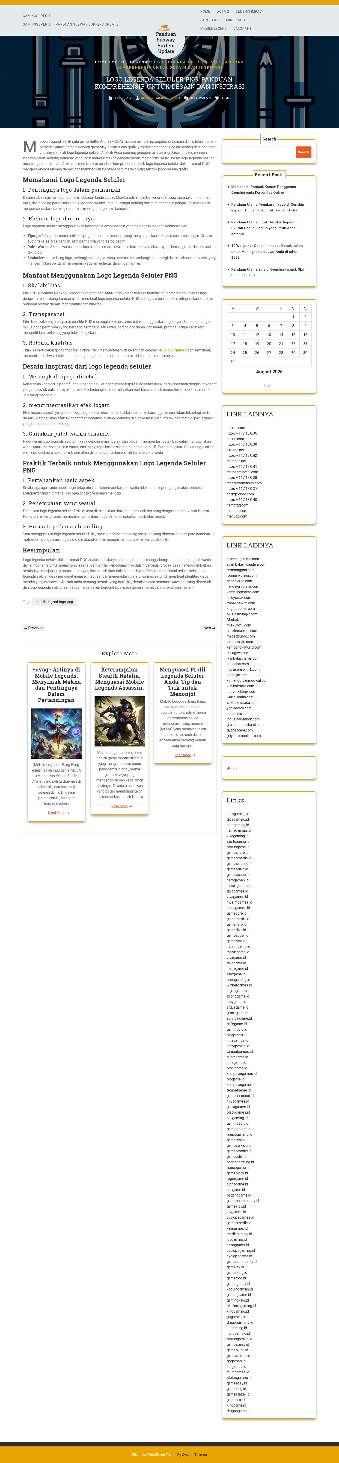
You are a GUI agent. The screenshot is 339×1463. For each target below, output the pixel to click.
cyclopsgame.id (239, 1256)
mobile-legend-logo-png (54, 602)
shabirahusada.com (242, 702)
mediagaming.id (239, 1234)
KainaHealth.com (240, 697)
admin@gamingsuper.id (161, 98)
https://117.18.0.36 (242, 433)
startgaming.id (238, 841)
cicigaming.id (237, 1118)
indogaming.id (238, 825)
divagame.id (236, 963)
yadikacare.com (239, 708)
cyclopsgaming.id (241, 1250)
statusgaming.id (239, 1339)
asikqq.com (236, 428)
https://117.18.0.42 (242, 455)
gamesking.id (237, 1350)
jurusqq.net (235, 450)
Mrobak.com (237, 619)
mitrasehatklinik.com (243, 669)
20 (269, 344)
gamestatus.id (238, 1394)
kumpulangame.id (241, 1085)
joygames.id (236, 1212)
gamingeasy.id (238, 1284)
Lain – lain (210, 20)
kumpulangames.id (242, 1073)
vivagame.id (236, 957)
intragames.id (237, 1040)
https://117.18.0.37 (242, 488)
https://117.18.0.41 (242, 466)
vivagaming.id (238, 836)
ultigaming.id (237, 1328)
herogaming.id (238, 814)
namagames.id (238, 908)
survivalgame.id (239, 1018)
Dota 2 (223, 11)
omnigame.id (237, 1068)
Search (269, 139)
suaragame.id (237, 1057)
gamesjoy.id (236, 1206)
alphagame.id (237, 1184)
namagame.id (237, 968)
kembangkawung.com (244, 647)
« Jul (267, 385)
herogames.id (238, 880)
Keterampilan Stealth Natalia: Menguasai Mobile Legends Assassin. (119, 678)
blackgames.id (238, 1112)
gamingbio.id (237, 1029)
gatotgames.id (238, 1107)
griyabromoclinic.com (244, 736)
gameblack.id (237, 1173)
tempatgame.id (239, 1090)
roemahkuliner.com (242, 575)
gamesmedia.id (239, 1223)
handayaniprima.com (243, 586)
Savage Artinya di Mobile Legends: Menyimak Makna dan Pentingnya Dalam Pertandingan (56, 684)
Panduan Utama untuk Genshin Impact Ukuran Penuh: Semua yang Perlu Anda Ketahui (263, 228)
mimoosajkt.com (240, 642)
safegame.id (237, 1024)
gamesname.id (238, 1355)
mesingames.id (239, 886)
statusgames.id (239, 1377)
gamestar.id (236, 941)
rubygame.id (236, 1002)
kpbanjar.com (237, 675)
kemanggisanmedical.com (247, 680)
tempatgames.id (240, 1051)
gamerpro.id (236, 1278)
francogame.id (238, 1167)
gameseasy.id (238, 1344)
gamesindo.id (237, 863)
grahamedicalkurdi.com (245, 725)
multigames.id (238, 1372)
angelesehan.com (241, 608)
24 (233, 353)
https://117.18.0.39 (242, 444)
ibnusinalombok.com (243, 719)
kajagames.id (237, 1228)
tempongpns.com (241, 570)
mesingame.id (238, 952)
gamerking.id (237, 1272)
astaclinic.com (238, 713)
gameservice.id (239, 1145)
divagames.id (237, 891)
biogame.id (235, 1079)
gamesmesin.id (239, 858)
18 (245, 344)
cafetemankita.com (242, 631)
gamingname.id (239, 1295)
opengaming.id (238, 979)
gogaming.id (236, 1317)
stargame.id (236, 974)
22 (293, 344)
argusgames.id (238, 991)
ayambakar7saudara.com (246, 564)
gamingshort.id (238, 1129)
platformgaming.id (241, 1306)
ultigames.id (236, 1366)
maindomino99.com (242, 472)
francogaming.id (239, 1134)
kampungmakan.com (243, 592)
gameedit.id (236, 1156)
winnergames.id (239, 985)
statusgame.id (238, 847)
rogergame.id (237, 1178)
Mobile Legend (213, 28)
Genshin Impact (250, 11)
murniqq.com (237, 511)
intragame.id (236, 1062)
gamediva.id (236, 930)
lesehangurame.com (243, 559)
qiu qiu (232, 767)
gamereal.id (236, 1140)
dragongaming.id (240, 1322)
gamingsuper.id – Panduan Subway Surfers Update (71, 24)
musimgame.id (238, 946)
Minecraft (236, 20)
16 (305, 335)
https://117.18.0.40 (242, 499)
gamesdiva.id (237, 869)
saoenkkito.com (239, 581)
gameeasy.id (237, 1383)
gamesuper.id (237, 935)
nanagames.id (238, 1245)
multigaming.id (238, 1333)
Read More (56, 813)
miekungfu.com (239, 625)
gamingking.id (238, 1300)
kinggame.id (236, 1405)
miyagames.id (238, 1101)
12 (257, 335)
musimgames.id (239, 902)
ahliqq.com (235, 439)
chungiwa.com (238, 653)
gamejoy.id (235, 1267)
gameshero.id (238, 852)
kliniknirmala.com (240, 686)
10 (233, 335)
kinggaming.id (238, 1311)
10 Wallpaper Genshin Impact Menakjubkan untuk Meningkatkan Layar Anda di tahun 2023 (267, 252)
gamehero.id (237, 924)
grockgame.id (237, 1013)
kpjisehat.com (238, 664)
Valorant (242, 28)
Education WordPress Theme (169, 1455)
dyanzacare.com (240, 730)
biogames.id (237, 1035)
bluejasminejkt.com (242, 614)
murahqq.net (236, 461)
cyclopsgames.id (240, 1217)
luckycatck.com (239, 597)
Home (205, 11)
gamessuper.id (238, 874)
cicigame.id (236, 1190)
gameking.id (236, 1389)
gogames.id (236, 1361)
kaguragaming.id (240, 1289)
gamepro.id (236, 1400)
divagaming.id (238, 819)
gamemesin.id (238, 919)
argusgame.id (237, 1007)
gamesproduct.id (240, 1096)
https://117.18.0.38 (242, 477)
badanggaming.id (240, 1162)
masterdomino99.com (244, 483)
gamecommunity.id (242, 1261)
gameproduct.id (239, 1151)
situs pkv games (172, 350)
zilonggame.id (238, 996)
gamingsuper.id (37, 16)
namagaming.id (239, 830)
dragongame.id (238, 1411)
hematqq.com (237, 505)
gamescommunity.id (243, 1201)
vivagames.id (237, 897)
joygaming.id (237, 1239)
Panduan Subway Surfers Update (166, 42)
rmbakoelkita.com (241, 603)
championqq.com (240, 494)
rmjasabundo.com (241, 636)
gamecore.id (237, 913)
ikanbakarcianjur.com (243, 658)
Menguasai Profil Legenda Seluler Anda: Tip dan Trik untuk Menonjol (183, 681)
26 (257, 353)
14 (281, 335)
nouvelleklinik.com (241, 691)
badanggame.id (239, 1195)
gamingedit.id (237, 1123)
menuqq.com (237, 516)
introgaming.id (238, 1046)
